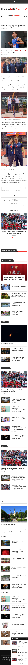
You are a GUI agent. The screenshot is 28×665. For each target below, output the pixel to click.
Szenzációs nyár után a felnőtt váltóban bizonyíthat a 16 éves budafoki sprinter (18, 399)
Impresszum (6, 657)
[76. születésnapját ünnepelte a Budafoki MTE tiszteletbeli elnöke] (5, 287)
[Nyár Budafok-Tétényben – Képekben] (5, 543)
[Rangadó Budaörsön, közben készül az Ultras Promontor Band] (14, 221)
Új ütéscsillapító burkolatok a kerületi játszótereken (18, 559)
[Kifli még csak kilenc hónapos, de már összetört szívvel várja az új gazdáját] (5, 642)
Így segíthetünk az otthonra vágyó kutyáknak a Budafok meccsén (14, 278)
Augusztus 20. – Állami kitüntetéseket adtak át (17, 349)
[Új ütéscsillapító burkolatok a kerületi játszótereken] (5, 560)
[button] (2, 225)
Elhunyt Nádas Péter (7, 344)
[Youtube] (14, 1)
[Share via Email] (14, 195)
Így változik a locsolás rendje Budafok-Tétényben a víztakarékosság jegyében (18, 295)
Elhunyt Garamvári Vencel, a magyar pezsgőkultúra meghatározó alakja (18, 586)
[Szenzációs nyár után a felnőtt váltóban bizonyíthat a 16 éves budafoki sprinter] (5, 400)
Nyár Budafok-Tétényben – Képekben (18, 541)
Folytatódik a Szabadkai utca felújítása (18, 567)
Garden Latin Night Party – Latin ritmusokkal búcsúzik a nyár (18, 419)
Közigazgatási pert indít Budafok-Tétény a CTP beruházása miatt (17, 359)
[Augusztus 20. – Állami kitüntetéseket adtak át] (5, 351)
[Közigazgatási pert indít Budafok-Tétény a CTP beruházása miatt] (5, 359)
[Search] (26, 16)
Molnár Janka (4, 77)
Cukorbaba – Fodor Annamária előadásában (17, 623)
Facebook (17, 173)
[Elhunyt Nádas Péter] (14, 333)
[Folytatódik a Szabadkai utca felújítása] (5, 569)
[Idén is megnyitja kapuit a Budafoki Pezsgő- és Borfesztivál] (5, 313)
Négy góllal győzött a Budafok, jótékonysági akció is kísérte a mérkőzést (18, 428)
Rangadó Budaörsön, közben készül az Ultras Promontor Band (12, 390)
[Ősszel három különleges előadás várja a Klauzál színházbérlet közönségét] (5, 552)
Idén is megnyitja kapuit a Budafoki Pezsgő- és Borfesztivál (17, 313)
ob (11, 190)
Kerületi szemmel (6, 659)
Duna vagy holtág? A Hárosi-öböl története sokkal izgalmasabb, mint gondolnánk (18, 305)
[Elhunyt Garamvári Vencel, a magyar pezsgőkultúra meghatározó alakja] (5, 586)
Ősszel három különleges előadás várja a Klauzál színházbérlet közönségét (18, 551)
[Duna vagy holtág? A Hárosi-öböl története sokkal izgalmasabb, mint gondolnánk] (5, 304)
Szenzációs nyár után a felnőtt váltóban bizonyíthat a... (22, 651)
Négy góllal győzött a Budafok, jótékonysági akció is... (22, 660)
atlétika (9, 187)
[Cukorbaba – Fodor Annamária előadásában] (5, 625)
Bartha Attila (14, 84)
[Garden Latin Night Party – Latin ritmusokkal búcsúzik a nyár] (5, 419)
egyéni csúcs (22, 187)
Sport (10, 660)
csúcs (14, 187)
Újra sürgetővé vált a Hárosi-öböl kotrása (18, 576)
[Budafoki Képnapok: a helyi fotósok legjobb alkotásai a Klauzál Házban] (5, 437)
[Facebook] (22, 16)
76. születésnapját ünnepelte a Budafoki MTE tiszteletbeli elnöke (18, 286)
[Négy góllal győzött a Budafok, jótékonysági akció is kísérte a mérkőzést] (5, 428)
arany (3, 187)
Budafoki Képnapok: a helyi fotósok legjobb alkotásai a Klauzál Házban (18, 437)
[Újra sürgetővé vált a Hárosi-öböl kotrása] (5, 578)
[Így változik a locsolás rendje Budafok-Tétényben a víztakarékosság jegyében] (5, 296)
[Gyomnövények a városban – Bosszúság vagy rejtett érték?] (5, 634)
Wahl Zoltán (17, 190)
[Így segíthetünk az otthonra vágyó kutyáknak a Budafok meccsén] (14, 272)
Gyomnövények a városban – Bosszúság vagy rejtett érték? (18, 633)
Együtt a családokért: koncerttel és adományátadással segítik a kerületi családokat (18, 409)
